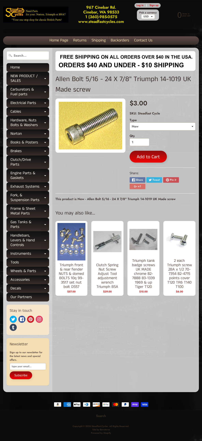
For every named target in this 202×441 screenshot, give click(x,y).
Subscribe (20, 375)
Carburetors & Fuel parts (29, 92)
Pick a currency (148, 12)
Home (15, 67)
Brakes (29, 151)
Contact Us (143, 40)
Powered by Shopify (101, 432)
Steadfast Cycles (100, 426)
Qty (132, 136)
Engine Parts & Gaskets (29, 175)
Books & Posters (29, 143)
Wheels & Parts (29, 271)
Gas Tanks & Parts (29, 224)
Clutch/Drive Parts (29, 162)
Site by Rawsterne (101, 429)
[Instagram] (39, 319)
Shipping (99, 40)
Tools (14, 262)
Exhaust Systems (29, 187)
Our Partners (21, 297)
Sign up (154, 5)
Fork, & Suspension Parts (29, 197)
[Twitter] (13, 319)
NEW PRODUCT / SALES (29, 78)
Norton (29, 134)
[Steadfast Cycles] (35, 15)
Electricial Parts (29, 103)
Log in (140, 5)
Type (133, 120)
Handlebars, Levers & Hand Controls (29, 240)
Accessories (29, 280)
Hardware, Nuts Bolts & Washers (29, 122)
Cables (29, 112)
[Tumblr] (13, 327)
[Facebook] (21, 319)
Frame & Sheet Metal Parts (29, 211)
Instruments (29, 254)
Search (101, 416)
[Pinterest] (30, 319)
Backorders (120, 40)
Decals (29, 289)
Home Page (59, 40)
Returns (80, 40)
